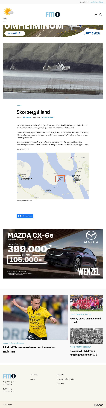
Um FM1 (33, 379)
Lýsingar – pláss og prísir (65, 379)
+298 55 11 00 (83, 2)
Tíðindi (19, 106)
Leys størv (60, 383)
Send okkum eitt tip (96, 2)
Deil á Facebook (27, 216)
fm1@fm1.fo (7, 389)
